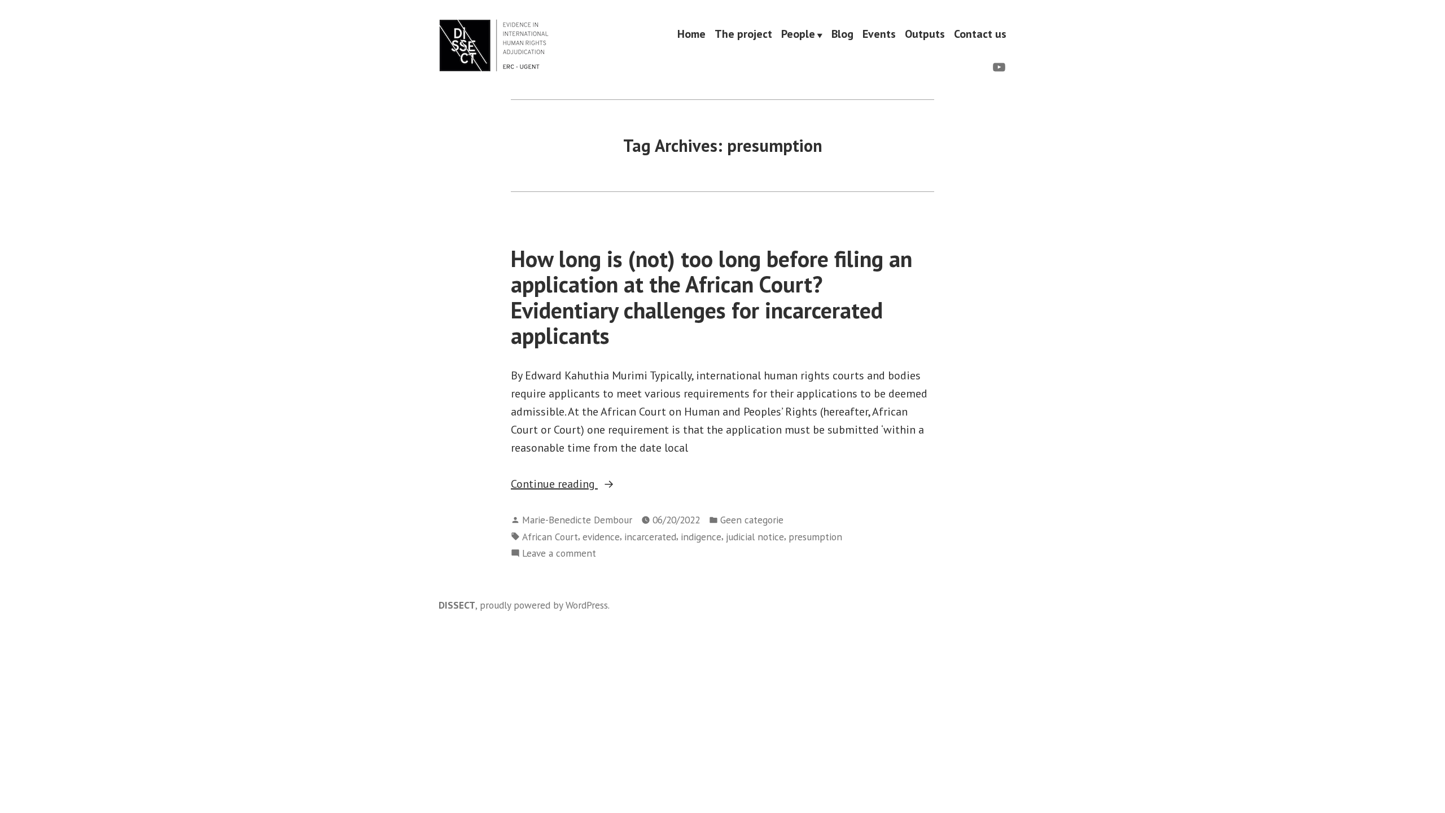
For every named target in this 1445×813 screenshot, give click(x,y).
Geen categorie (751, 519)
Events (879, 34)
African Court (550, 536)
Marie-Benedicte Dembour (577, 519)
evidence (601, 536)
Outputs (925, 34)
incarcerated (650, 536)
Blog (842, 34)
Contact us (980, 34)
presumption (815, 536)
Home (691, 34)
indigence (701, 536)
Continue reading (584, 484)
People (798, 34)
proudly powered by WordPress (544, 604)
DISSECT (457, 604)
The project (743, 34)
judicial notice (755, 536)
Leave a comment (559, 553)
